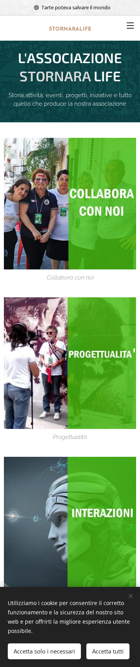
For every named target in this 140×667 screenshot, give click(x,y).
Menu (130, 25)
